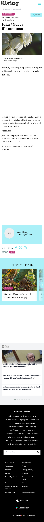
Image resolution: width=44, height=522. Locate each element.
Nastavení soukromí (28, 492)
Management (26, 462)
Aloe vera (11, 437)
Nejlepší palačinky (15, 444)
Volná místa (9, 466)
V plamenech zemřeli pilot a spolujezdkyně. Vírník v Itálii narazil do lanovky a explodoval (21, 388)
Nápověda (25, 483)
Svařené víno (11, 434)
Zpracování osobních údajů (29, 478)
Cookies (8, 483)
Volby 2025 (31, 430)
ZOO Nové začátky (15, 427)
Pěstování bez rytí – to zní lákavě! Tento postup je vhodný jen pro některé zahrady (17, 296)
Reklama (8, 470)
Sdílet (35, 15)
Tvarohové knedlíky (30, 441)
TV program (23, 420)
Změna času (34, 420)
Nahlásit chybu (10, 492)
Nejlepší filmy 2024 (28, 416)
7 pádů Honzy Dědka (17, 430)
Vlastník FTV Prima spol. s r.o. (11, 488)
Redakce (25, 486)
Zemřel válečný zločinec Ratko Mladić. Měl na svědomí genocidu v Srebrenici (20, 365)
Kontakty (25, 473)
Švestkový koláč (30, 444)
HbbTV (7, 473)
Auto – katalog (30, 427)
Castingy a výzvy (27, 470)
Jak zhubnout (13, 416)
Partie (11, 423)
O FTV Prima (9, 462)
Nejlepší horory (11, 420)
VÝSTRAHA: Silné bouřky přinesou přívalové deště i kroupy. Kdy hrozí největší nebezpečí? (21, 377)
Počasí (18, 423)
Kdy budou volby (28, 423)
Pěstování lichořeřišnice (26, 437)
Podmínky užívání (11, 477)
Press (24, 466)
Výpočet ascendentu (14, 441)
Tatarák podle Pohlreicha (28, 434)
